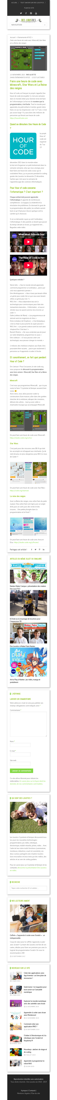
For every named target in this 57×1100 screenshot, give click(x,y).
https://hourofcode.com (19, 118)
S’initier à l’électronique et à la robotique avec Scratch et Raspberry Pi (35, 1038)
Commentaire (15, 710)
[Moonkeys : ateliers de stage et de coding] (16, 1052)
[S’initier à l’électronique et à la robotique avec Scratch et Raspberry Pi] (16, 1038)
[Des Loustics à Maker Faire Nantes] (28, 633)
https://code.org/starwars (19, 491)
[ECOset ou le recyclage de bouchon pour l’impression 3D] (28, 603)
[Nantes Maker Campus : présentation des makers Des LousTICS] (28, 573)
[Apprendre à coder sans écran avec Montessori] (16, 1015)
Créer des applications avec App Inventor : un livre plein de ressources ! (35, 975)
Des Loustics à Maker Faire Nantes (22, 646)
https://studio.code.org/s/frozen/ (26, 542)
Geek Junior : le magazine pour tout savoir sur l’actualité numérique (35, 989)
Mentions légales (23, 1093)
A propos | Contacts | (28, 1090)
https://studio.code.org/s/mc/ (21, 438)
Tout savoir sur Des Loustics (32, 3)
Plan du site (29, 8)
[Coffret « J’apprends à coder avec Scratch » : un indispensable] (28, 918)
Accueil (14, 3)
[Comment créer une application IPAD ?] (16, 1027)
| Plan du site (35, 1093)
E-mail (13, 751)
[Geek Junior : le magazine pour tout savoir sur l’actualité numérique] (16, 990)
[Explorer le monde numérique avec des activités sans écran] (16, 1004)
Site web (13, 760)
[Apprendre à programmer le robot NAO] (16, 1063)
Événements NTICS (24, 37)
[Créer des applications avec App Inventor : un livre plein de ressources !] (16, 976)
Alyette (32, 75)
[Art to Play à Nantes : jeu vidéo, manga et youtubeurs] (28, 662)
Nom (12, 741)
